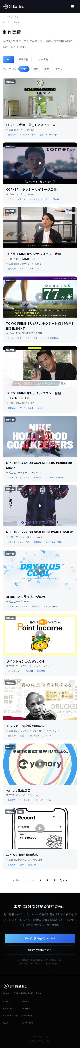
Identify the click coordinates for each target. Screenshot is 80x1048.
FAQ (5, 1022)
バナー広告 (42, 59)
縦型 (46, 68)
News (25, 1001)
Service (8, 1008)
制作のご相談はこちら (40, 950)
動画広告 (23, 59)
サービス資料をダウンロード (40, 938)
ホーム (6, 22)
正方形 (58, 68)
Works (26, 1008)
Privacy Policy (40, 1036)
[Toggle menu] (72, 6)
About (6, 1001)
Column (27, 1015)
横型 (36, 68)
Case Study (10, 1015)
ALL (8, 59)
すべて (24, 68)
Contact (27, 1022)
